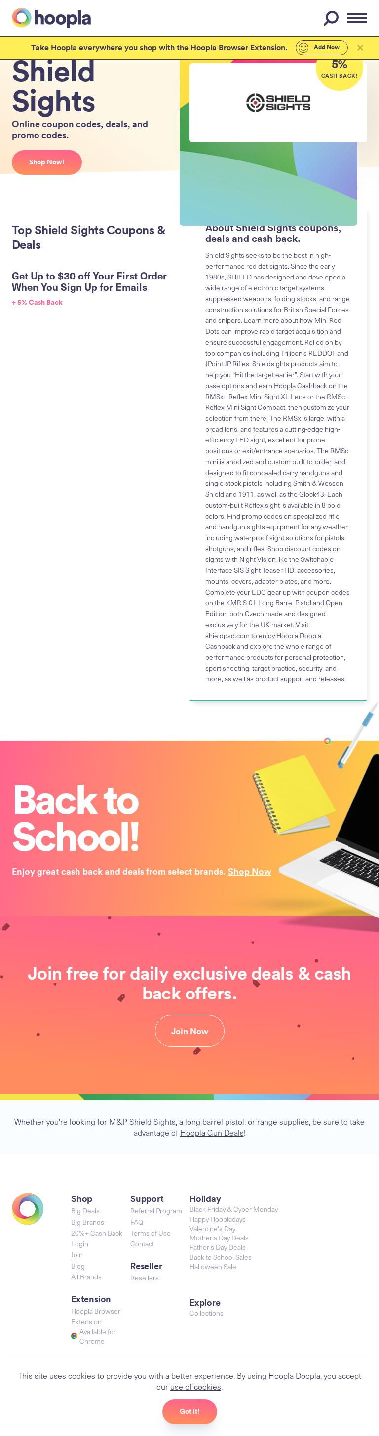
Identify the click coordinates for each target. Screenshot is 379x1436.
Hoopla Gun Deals (212, 1132)
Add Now (326, 47)
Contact (142, 1243)
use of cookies (195, 1386)
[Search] (332, 18)
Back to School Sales (221, 1257)
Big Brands (87, 1222)
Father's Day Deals (218, 1247)
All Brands (86, 1277)
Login (79, 1243)
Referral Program (156, 1210)
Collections (207, 1312)
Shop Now (249, 871)
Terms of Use (150, 1233)
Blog (78, 1266)
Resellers (144, 1278)
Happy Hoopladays (218, 1219)
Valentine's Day (212, 1228)
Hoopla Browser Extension (95, 1316)
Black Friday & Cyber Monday (234, 1209)
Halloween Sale (213, 1266)
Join (77, 1254)
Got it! (190, 1411)
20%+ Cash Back (96, 1233)
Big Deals (85, 1210)
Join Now (189, 1031)
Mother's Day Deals (219, 1237)
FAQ (136, 1222)
